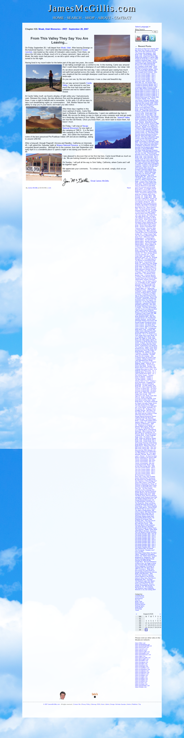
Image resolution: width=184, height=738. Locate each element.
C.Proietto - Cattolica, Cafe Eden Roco (147, 165)
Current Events (139, 597)
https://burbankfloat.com (142, 644)
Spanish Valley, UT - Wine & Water (145, 422)
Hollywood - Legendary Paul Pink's (145, 303)
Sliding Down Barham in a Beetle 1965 (146, 57)
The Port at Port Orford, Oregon (144, 404)
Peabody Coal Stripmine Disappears (146, 204)
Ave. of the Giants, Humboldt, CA (145, 407)
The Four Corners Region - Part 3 (145, 76)
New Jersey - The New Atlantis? (145, 248)
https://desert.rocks (141, 650)
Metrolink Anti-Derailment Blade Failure (146, 147)
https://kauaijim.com (141, 663)
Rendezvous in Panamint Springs (145, 65)
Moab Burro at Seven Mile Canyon (145, 190)
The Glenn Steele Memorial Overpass (146, 150)
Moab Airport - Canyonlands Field (145, 262)
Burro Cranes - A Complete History (145, 188)
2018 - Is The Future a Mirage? (144, 106)
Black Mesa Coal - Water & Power (145, 207)
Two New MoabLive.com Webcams (146, 406)
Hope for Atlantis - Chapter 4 (143, 376)
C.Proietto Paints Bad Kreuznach (145, 247)
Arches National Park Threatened (145, 332)
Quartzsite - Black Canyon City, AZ (145, 431)
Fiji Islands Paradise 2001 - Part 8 (145, 537)
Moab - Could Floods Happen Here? (146, 420)
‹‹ (136, 614)
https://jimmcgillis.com (142, 659)
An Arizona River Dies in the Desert (146, 206)
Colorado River (139, 595)
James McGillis (33, 188)
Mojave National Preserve (67, 145)
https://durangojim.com (142, 653)
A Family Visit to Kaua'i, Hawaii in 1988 (147, 123)
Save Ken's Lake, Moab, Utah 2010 (145, 395)
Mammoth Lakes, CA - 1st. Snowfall (146, 257)
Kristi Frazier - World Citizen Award (145, 219)
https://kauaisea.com (141, 665)
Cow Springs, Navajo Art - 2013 (144, 201)
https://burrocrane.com (142, 647)
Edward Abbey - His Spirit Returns (145, 240)
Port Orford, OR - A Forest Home (145, 412)
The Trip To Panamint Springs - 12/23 (146, 69)
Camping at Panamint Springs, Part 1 (146, 85)
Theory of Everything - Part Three (145, 460)
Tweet (129, 188)
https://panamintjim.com (142, 685)
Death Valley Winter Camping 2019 (145, 88)
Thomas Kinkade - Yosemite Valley (145, 228)
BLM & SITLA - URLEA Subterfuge (145, 172)
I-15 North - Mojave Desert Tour (144, 178)
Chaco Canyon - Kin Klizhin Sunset (145, 323)
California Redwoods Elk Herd (144, 417)
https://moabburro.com (142, 674)
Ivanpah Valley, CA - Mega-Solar (144, 288)
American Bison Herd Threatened (145, 213)
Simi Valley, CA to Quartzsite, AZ (145, 432)
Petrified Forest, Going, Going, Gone (146, 348)
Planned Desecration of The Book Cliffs (147, 97)
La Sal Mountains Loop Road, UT (145, 501)
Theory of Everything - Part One (144, 463)
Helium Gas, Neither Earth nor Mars (146, 556)
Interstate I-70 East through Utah (145, 284)
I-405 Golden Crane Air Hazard (144, 310)
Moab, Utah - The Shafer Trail (144, 437)
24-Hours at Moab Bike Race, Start (145, 487)
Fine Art (137, 600)
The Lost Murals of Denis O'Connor (145, 532)
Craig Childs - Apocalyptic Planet (145, 256)
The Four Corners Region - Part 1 (145, 79)
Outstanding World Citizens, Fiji (144, 517)
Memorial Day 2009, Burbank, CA (145, 450)
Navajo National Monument (75, 127)
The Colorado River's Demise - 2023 (146, 72)
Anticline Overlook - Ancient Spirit (145, 319)
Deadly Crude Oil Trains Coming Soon (146, 159)
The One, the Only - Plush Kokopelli (146, 153)
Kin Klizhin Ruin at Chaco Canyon (145, 509)
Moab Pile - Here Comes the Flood (145, 387)
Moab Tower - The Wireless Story (145, 273)
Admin (107, 704)
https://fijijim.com (140, 656)
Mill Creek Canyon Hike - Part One (145, 448)
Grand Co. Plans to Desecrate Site (145, 179)
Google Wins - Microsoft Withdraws (145, 561)
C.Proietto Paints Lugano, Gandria (145, 229)
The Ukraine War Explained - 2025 (145, 53)
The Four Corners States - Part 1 (145, 473)
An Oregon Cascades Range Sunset (146, 403)
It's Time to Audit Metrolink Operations (146, 129)
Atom (102, 704)
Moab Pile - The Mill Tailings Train (145, 385)
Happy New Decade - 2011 (143, 394)
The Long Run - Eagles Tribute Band (146, 347)
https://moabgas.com (141, 675)
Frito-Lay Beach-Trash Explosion (145, 525)
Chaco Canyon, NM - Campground (145, 328)
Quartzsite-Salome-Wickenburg (144, 514)
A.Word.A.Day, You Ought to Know (145, 563)
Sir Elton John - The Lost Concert (145, 520)
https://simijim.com (141, 687)
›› (160, 614)
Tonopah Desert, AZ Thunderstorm (145, 318)
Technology (138, 609)
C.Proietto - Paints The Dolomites (145, 272)
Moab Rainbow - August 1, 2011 (144, 351)
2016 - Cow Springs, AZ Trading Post (146, 125)
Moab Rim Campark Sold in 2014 (145, 194)
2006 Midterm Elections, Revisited (145, 531)
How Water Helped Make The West (146, 553)
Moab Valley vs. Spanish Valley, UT (145, 266)
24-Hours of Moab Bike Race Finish (146, 485)
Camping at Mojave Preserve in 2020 (146, 87)
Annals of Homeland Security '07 (145, 585)
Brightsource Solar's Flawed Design (145, 191)
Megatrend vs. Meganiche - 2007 (145, 557)
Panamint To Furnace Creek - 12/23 (146, 68)
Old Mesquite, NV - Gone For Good (145, 176)
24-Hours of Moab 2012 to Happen (145, 292)
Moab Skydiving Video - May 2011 (145, 316)
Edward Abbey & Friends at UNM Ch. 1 (147, 96)
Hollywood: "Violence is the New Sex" (146, 166)
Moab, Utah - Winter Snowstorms (145, 392)
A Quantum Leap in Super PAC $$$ (145, 313)
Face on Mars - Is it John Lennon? (145, 270)
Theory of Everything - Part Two (144, 462)
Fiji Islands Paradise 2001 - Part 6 (145, 539)
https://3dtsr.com (140, 643)
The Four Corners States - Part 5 (145, 467)
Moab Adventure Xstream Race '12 (145, 269)
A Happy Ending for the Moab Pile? (145, 451)
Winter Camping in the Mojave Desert (146, 119)
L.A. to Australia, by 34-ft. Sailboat (145, 282)
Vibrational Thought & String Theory (145, 528)
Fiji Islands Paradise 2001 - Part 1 (145, 547)
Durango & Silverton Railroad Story (145, 169)
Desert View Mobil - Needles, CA (145, 366)
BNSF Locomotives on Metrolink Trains (147, 141)
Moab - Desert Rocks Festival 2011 (145, 109)
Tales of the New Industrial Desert (145, 51)
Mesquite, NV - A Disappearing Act (145, 259)
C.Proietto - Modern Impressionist (145, 359)
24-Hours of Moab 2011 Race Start (145, 344)
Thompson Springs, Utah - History (145, 98)
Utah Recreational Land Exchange (145, 187)
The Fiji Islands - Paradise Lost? (145, 550)
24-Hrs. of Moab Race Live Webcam (146, 345)
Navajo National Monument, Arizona (146, 572)
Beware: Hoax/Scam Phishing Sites (145, 312)
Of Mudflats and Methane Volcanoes (146, 145)
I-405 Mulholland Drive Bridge (144, 360)
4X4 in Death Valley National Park (145, 63)
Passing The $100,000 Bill (143, 560)
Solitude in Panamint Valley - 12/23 (145, 60)
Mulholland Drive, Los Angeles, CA (145, 300)
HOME (58, 18)
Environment (139, 598)
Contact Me (76, 704)
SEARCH (74, 18)
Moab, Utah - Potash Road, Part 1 (145, 441)
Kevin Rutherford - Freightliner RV (145, 382)
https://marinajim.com (141, 666)
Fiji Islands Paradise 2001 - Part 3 (145, 544)
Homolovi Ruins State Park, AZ (144, 513)
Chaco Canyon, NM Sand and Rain (145, 512)
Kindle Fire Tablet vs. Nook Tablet (145, 338)
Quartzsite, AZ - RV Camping (144, 587)
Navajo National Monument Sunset (145, 416)
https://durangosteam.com (143, 654)
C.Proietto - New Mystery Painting (145, 276)
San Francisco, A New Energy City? (146, 481)
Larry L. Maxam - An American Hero (146, 456)
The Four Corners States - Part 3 (145, 470)
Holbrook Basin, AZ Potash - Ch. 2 (145, 372)
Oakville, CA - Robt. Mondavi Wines (146, 253)
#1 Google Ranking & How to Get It (145, 306)
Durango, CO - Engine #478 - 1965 (145, 196)
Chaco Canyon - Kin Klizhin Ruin (145, 325)
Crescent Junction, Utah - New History (147, 116)
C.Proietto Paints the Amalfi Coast (145, 357)
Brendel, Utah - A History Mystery (145, 275)
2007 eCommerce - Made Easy (144, 569)
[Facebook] (145, 41)
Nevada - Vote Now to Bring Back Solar (147, 137)
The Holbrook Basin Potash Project (145, 223)
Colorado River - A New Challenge (145, 435)
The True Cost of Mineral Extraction (146, 235)
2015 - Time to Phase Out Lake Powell (146, 143)
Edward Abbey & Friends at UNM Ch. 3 (147, 93)
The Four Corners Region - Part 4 (145, 75)
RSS (98, 704)
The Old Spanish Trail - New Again (145, 453)
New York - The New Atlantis (144, 488)
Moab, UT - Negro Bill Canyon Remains (147, 110)
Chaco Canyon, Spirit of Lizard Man (146, 326)
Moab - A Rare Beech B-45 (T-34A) (145, 250)
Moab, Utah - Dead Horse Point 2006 (146, 56)
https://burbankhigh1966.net (143, 646)
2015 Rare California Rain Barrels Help (146, 162)
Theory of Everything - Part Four (145, 459)
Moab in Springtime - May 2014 (144, 175)
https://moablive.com (141, 678)
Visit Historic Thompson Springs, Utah (146, 100)
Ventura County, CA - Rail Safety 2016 (146, 132)
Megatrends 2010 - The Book (144, 579)
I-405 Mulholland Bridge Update (144, 315)
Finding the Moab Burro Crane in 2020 (146, 59)
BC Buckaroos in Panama (143, 475)
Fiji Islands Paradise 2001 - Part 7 (145, 538)
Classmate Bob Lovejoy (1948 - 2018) (146, 103)
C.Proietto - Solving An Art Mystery (145, 298)
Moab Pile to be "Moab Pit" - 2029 (145, 174)
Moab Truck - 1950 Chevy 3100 (144, 237)
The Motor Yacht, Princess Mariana (145, 495)
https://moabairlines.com (142, 669)
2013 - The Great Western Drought (145, 209)
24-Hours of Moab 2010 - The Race (145, 388)
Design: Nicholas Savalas (118, 704)
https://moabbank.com (142, 671)
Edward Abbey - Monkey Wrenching (146, 241)
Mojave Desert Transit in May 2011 (145, 367)
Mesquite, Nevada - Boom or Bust (145, 454)
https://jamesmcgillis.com (143, 657)
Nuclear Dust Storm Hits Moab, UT (145, 350)
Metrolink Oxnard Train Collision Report (147, 160)
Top (140, 704)
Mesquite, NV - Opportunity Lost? (145, 285)
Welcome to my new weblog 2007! (145, 589)
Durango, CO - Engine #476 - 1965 (145, 197)
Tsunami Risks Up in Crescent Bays (146, 278)
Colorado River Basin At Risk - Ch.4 (146, 369)
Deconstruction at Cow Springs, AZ (145, 200)
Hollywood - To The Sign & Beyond (145, 301)
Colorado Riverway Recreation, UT (145, 504)
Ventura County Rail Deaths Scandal (146, 138)
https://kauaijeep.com (141, 662)
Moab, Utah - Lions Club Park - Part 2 (146, 156)
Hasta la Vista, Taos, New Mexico (145, 578)
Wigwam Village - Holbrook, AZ (144, 363)
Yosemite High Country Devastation (146, 112)
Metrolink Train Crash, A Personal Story (147, 154)
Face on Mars (139, 551)
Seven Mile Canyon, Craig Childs (145, 482)
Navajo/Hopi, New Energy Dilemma (145, 203)
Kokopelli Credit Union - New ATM (145, 304)
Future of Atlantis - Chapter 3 (144, 378)
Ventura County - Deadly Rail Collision (146, 131)
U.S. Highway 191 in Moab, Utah (145, 337)
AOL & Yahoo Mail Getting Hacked (145, 295)
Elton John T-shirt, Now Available (145, 476)
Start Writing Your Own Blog (143, 522)
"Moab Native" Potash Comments (145, 279)
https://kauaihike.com (141, 660)
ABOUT (104, 18)
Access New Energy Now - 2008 (145, 466)
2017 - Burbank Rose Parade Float (145, 121)
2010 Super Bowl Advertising (143, 414)
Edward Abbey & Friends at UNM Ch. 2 (147, 94)
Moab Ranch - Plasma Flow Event (145, 445)
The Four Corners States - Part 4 (145, 469)
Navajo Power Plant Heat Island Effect (146, 144)
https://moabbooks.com (142, 672)
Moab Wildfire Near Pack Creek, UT (146, 444)
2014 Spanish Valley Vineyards (144, 168)
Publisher (134, 704)
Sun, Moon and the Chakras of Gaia (146, 413)
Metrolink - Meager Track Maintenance (146, 126)
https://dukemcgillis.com (142, 652)
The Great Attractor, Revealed (144, 526)
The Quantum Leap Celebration (144, 588)
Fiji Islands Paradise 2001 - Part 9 (145, 535)
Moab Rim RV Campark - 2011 (144, 356)
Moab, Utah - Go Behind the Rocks (145, 268)
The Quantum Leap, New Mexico (145, 581)
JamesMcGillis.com (92, 8)
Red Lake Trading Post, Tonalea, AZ (146, 198)
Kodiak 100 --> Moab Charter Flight (145, 234)
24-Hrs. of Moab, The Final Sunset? (146, 343)
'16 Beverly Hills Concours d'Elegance (146, 128)
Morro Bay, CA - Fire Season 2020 (145, 82)
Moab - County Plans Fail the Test (145, 181)
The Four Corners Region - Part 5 (145, 74)
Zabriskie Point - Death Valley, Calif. (146, 115)
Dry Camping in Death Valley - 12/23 (146, 66)
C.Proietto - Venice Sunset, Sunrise (145, 291)
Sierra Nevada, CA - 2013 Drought (145, 221)
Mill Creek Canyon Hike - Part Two (145, 447)
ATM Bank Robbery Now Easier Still (146, 320)
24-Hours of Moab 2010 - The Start (145, 390)
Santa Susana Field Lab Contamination (146, 101)
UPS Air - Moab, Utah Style (143, 397)
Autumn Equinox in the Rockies (144, 576)
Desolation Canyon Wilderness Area (146, 222)
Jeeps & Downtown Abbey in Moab (145, 265)
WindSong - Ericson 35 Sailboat (144, 384)
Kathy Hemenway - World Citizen (145, 365)
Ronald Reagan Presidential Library (145, 322)
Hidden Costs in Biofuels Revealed (145, 331)
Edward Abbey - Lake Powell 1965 (145, 243)
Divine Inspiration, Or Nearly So (144, 566)
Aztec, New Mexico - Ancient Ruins (146, 507)
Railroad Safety (139, 606)
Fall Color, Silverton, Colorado (144, 575)
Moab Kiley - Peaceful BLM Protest (145, 184)
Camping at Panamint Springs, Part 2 (146, 84)
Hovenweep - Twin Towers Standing (146, 506)
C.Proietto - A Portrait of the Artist (145, 294)
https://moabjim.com (141, 677)
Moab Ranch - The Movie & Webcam (146, 401)
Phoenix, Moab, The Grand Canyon (145, 434)
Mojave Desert (139, 603)
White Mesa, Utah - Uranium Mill (145, 329)
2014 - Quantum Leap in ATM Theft (145, 182)
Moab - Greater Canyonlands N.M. (145, 226)
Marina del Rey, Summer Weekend (145, 491)
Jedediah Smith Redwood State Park (146, 497)
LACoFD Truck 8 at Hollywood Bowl (146, 309)
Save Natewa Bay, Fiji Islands (144, 548)
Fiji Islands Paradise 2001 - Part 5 (145, 541)
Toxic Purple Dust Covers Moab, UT (146, 335)
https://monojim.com (141, 684)
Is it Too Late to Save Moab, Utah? (145, 170)
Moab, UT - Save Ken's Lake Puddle (146, 263)
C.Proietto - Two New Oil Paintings (145, 307)
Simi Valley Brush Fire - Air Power (145, 216)
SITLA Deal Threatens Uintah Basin (146, 443)
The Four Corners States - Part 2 (145, 472)
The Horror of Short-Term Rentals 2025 (147, 48)
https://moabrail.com (141, 681)
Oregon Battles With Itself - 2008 (145, 494)
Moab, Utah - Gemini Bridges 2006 (145, 54)
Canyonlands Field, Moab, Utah (144, 465)
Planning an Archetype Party (143, 519)
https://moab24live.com (142, 668)
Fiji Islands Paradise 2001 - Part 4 (145, 542)
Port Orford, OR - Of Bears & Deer (145, 409)
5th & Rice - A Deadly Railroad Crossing (147, 151)
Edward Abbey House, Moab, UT (145, 426)
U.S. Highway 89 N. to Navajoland (145, 429)
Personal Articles (140, 604)
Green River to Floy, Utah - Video (145, 400)
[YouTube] (138, 41)
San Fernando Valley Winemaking (145, 565)
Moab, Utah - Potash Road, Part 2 (145, 439)
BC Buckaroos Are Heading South (145, 479)
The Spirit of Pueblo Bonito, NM (144, 510)
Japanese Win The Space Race (144, 567)
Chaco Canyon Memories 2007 (144, 582)
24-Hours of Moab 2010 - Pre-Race (145, 391)
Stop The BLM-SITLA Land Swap (145, 185)
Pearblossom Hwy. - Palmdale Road (146, 290)
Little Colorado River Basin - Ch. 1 (145, 373)
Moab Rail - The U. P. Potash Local (145, 334)
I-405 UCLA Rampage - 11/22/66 (145, 354)
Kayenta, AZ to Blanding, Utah (144, 428)
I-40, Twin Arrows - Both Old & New (146, 215)
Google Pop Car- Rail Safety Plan (145, 140)
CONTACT (122, 18)
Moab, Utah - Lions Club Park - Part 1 (146, 157)
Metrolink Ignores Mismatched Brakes (146, 134)
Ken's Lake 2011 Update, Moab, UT (146, 340)
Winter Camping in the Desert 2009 (145, 457)
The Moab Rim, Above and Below (145, 503)
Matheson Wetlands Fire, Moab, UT (146, 484)
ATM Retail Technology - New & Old (146, 297)
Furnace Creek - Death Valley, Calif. (146, 113)
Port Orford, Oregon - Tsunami (144, 375)
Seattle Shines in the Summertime (145, 492)
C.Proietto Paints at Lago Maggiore (145, 212)
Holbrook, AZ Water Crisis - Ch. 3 (145, 370)
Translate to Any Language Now (144, 490)
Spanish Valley (123, 117)
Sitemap (93, 704)
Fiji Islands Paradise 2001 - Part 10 (145, 534)
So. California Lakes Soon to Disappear (147, 163)
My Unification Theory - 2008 (144, 523)
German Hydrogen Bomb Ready (144, 559)
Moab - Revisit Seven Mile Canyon (145, 225)
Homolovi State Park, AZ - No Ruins (146, 210)
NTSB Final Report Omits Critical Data (146, 118)
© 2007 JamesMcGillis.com (51, 704)
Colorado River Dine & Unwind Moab (146, 232)
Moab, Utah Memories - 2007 (144, 573)
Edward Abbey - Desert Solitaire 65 (145, 244)
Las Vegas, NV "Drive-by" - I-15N (145, 287)
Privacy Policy (86, 704)
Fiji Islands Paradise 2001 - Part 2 (145, 545)
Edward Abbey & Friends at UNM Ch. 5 (147, 90)
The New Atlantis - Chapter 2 (144, 379)
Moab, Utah (66, 48)
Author (129, 704)
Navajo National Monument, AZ (144, 500)
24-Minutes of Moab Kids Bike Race (146, 341)
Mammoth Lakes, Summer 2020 (144, 81)
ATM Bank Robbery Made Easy (144, 516)
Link (49, 188)
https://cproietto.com (141, 649)
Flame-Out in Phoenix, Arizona (144, 584)
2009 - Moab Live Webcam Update (145, 438)
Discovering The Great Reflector (145, 570)
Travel (137, 610)
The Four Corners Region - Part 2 (145, 78)
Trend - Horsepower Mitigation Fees (146, 192)
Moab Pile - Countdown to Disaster (145, 362)
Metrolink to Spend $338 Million (144, 148)
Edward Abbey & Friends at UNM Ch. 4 (147, 91)
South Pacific (139, 607)
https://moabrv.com (141, 682)
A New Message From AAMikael (145, 245)
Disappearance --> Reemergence (145, 238)
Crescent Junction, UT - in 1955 (144, 254)
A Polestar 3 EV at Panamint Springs (146, 62)
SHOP (89, 18)
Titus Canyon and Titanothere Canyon (146, 104)
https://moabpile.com (141, 679)
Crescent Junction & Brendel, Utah (145, 398)
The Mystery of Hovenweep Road (145, 260)
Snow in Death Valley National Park (145, 70)
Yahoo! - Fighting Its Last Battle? (145, 554)
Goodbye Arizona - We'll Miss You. (145, 410)
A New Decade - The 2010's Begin (145, 419)
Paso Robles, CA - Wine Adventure (145, 231)
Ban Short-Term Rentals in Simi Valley (146, 50)
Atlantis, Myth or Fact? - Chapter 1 (145, 381)
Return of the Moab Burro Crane (144, 107)
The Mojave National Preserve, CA (145, 498)
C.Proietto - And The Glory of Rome (146, 281)
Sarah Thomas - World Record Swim (146, 122)
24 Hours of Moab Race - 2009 (144, 423)
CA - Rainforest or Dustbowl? (144, 425)
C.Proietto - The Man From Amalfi (145, 353)
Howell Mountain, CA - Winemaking (145, 251)
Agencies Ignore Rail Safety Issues (145, 135)
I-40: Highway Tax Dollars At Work (145, 218)
